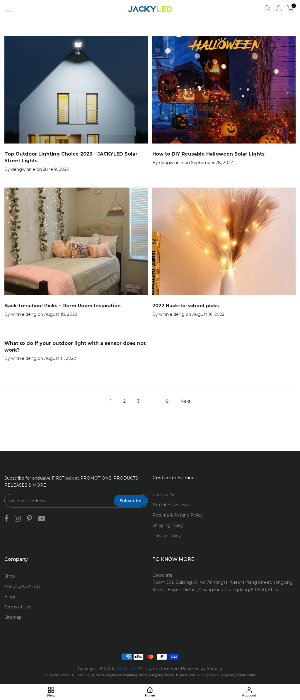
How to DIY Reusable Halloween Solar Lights (208, 154)
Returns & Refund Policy (177, 515)
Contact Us (163, 494)
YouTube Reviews (170, 504)
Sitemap (13, 617)
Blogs (10, 596)
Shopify (214, 668)
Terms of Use (17, 607)
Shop (9, 576)
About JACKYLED (22, 586)
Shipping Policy (168, 525)
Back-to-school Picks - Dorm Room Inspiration (62, 305)
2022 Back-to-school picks (185, 305)
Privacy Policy (166, 535)
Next (185, 401)
